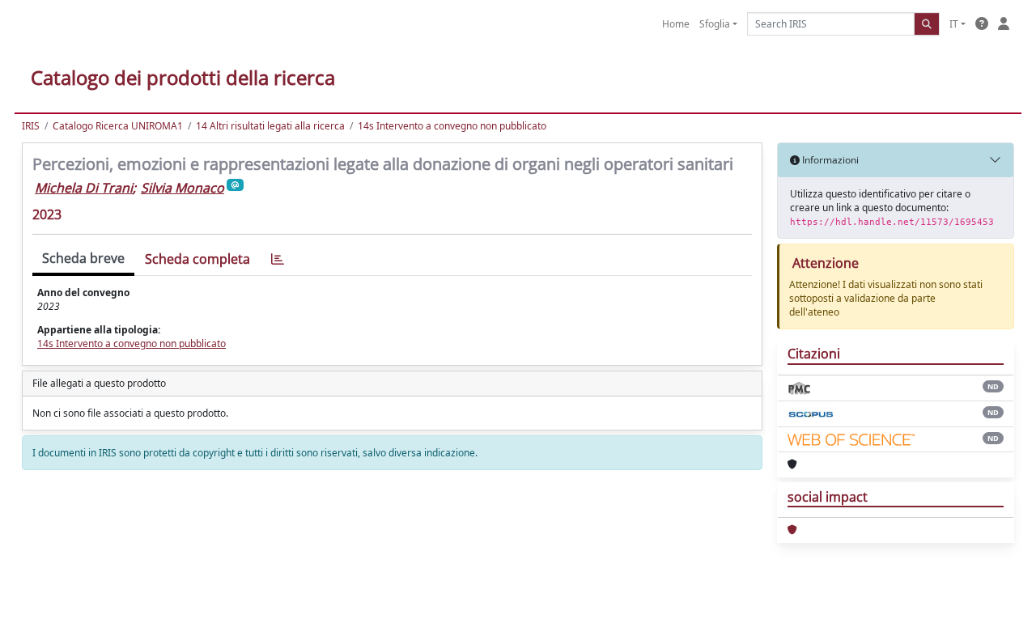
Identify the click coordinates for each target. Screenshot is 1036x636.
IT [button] (953, 24)
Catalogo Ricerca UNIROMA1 (118, 126)
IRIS (31, 126)
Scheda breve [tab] (83, 258)
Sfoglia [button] (714, 24)
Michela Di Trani (84, 188)
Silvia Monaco (182, 188)
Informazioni (829, 160)
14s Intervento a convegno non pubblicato (452, 126)
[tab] (278, 259)
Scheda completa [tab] (197, 259)
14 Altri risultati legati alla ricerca (270, 126)
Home (676, 24)
